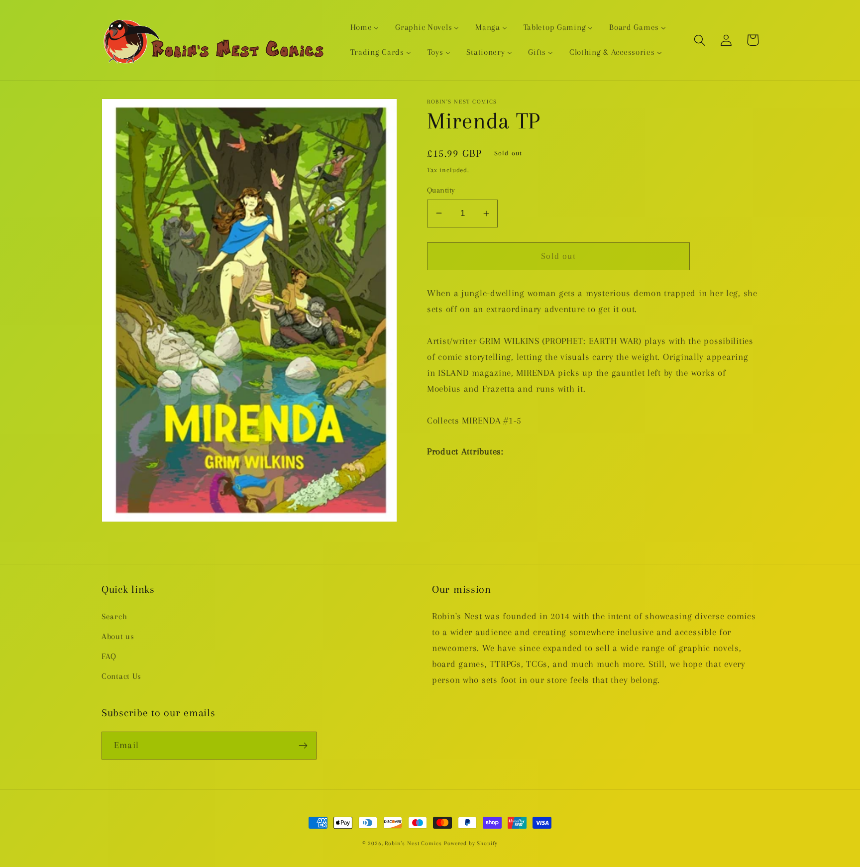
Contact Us (121, 676)
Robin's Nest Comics (413, 843)
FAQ (109, 656)
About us (118, 636)
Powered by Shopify (471, 843)
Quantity (441, 190)
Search (114, 616)
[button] (700, 40)
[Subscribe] (303, 745)
